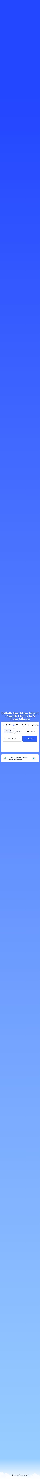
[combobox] (19, 731)
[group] (8, 731)
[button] (36, 2)
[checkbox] (34, 725)
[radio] (7, 725)
